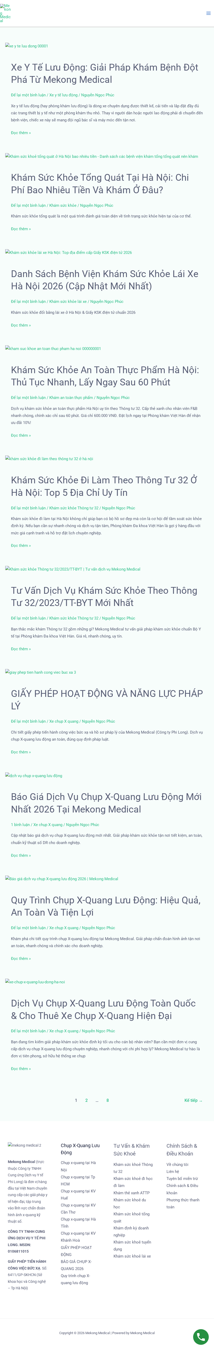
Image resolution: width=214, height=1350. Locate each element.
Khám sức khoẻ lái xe (132, 1256)
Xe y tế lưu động (63, 95)
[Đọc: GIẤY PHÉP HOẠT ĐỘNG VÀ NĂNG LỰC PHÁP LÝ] (40, 672)
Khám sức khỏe (62, 205)
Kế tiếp (194, 1100)
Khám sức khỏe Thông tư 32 (73, 508)
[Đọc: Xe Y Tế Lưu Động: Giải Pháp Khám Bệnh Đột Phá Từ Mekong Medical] (26, 45)
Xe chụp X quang (63, 721)
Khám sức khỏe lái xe (68, 301)
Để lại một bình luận (28, 95)
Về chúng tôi (177, 1164)
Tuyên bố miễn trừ (182, 1178)
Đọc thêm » (21, 132)
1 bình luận (20, 824)
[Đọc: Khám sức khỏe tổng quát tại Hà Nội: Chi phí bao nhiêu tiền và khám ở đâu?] (101, 156)
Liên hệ (173, 1171)
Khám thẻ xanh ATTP (132, 1193)
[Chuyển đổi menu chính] (208, 13)
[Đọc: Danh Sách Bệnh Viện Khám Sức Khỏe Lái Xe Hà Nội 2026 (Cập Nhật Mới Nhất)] (68, 252)
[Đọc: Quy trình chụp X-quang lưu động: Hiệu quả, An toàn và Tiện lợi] (61, 878)
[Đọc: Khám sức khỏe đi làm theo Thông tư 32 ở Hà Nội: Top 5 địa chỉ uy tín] (49, 459)
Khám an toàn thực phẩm (71, 397)
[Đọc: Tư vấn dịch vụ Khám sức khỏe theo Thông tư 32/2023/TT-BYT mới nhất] (72, 569)
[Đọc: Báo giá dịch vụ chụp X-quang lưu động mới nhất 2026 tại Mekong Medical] (33, 775)
